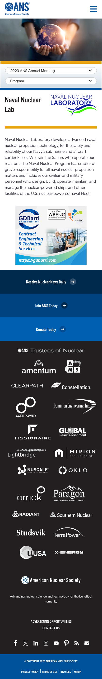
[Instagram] (46, 643)
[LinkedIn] (35, 643)
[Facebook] (15, 643)
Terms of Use (49, 671)
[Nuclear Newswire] (76, 643)
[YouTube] (56, 643)
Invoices (65, 671)
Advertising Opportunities (51, 621)
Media (77, 671)
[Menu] (93, 9)
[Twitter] (25, 643)
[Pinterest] (66, 643)
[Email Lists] (86, 643)
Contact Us (51, 628)
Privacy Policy (30, 671)
